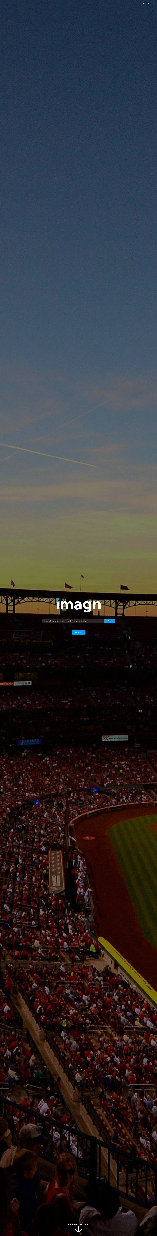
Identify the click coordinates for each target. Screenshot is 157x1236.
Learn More (78, 1224)
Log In (78, 632)
